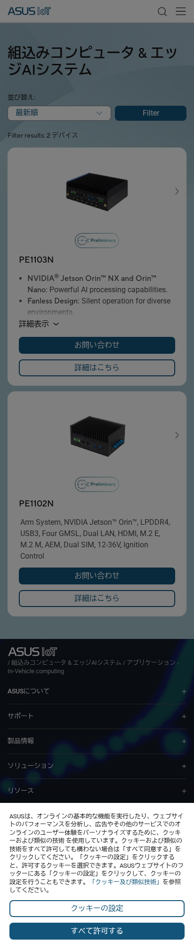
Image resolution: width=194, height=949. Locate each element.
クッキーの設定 (97, 908)
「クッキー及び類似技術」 (125, 882)
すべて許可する (97, 930)
